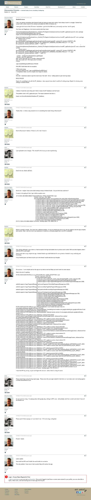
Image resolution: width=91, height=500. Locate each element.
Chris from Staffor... (8, 107)
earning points (31, 479)
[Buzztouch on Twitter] (80, 493)
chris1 (5, 147)
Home (7, 7)
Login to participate (14, 479)
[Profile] (8, 28)
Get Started (79, 3)
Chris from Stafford (8, 17)
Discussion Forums (11, 10)
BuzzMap (36, 7)
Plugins (26, 7)
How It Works (28, 489)
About (74, 7)
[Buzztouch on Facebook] (77, 493)
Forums (16, 7)
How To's (48, 7)
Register (7, 491)
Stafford (6, 31)
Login (84, 3)
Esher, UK (6, 101)
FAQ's (16, 491)
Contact (83, 7)
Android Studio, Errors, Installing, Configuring (32, 10)
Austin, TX (6, 161)
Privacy (7, 493)
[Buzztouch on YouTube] (82, 493)
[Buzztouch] (17, 5)
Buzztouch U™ (61, 7)
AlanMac (6, 87)
